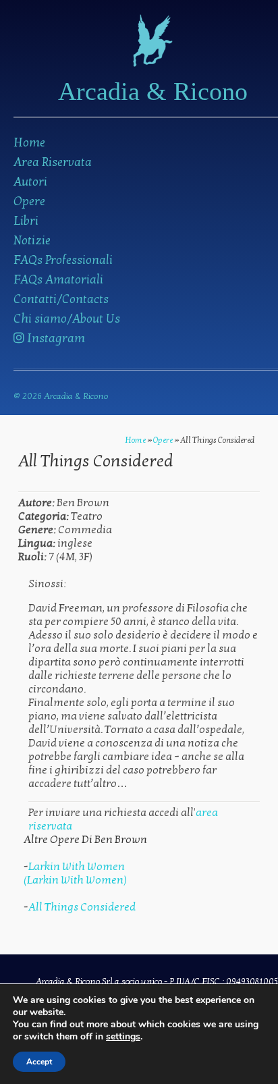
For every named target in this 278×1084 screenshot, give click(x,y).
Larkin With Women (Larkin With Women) (75, 873)
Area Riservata (52, 162)
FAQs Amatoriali (58, 280)
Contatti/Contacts (61, 299)
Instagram (54, 338)
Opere (29, 201)
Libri (25, 221)
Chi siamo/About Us (66, 319)
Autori (30, 182)
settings (123, 1037)
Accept (39, 1061)
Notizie (32, 241)
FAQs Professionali (63, 260)
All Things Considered (82, 907)
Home (29, 143)
